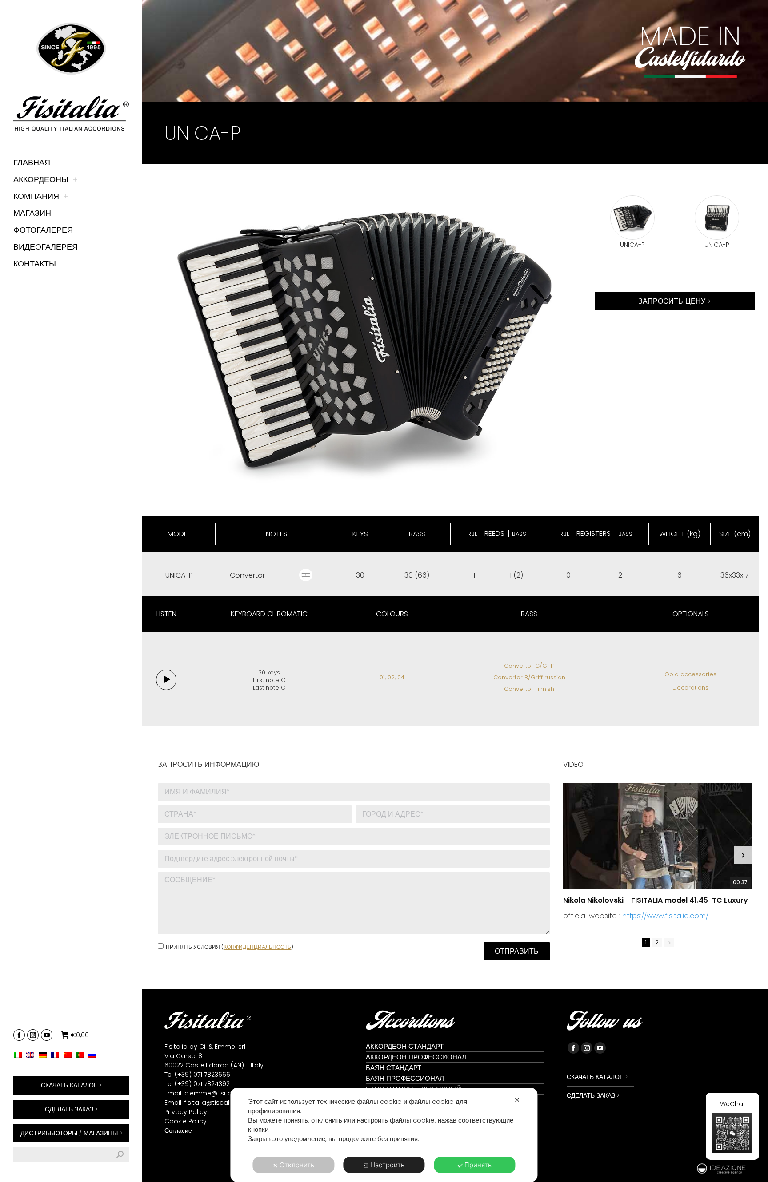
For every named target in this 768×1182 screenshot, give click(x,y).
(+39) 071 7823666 (202, 1074)
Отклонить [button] (297, 1165)
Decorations (690, 687)
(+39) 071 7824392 (202, 1083)
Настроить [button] (387, 1165)
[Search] (120, 1154)
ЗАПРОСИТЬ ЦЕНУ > (674, 301)
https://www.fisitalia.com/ (665, 916)
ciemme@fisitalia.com (220, 1093)
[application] (166, 680)
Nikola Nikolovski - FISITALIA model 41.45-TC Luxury (655, 900)
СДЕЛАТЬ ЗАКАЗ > (71, 1109)
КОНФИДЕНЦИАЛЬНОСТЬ (257, 947)
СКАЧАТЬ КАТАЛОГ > (71, 1085)
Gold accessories (690, 674)
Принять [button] (478, 1165)
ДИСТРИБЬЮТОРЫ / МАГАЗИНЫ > (71, 1133)
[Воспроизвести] (166, 680)
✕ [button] (517, 1099)
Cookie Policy (185, 1121)
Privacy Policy (185, 1111)
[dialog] (383, 1135)
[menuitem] (20, 1054)
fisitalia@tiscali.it (210, 1102)
